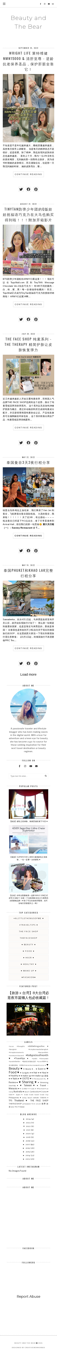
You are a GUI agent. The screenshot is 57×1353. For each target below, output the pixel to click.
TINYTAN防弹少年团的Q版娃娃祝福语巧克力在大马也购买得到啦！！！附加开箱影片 (28, 214)
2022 (28, 1126)
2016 (28, 1148)
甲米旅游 (21, 1107)
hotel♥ (12, 1095)
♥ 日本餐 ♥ (24, 1089)
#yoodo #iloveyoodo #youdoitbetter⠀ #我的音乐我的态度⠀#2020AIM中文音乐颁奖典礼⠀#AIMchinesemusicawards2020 (28, 1062)
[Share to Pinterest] (36, 189)
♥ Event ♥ (41, 1069)
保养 (44, 1104)
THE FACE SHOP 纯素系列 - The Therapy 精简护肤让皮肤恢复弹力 (28, 344)
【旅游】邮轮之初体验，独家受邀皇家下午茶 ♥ (29, 821)
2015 (28, 1152)
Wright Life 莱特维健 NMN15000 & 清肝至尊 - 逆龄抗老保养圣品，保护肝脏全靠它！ (28, 61)
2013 (28, 1159)
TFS (10, 1101)
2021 (28, 1130)
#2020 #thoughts (17, 1046)
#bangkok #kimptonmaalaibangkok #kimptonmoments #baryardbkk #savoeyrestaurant (28, 1053)
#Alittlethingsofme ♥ (29, 918)
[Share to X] (21, 189)
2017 (28, 1145)
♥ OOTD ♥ (26, 1078)
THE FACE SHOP (28, 932)
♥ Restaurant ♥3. (39, 1079)
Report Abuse (28, 1296)
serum (36, 1098)
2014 (28, 1155)
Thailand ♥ (21, 1100)
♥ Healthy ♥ (29, 964)
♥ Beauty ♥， (29, 1069)
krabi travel (34, 1095)
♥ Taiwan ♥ (27, 1085)
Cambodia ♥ (35, 1092)
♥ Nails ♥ (15, 1079)
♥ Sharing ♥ (28, 1082)
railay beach (27, 1098)
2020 (28, 1134)
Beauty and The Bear (28, 22)
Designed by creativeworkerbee (28, 1347)
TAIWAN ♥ (44, 1098)
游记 (12, 1107)
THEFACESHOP (28, 938)
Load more (28, 674)
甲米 (16, 1107)
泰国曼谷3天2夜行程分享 (28, 462)
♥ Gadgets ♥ (25, 1073)
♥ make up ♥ (29, 971)
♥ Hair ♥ (28, 958)
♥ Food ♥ (28, 951)
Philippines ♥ (15, 1098)
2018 (28, 1141)
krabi (26, 1095)
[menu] (4, 3)
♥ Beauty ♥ (29, 945)
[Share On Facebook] (28, 189)
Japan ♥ (19, 1095)
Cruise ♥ (44, 1092)
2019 (28, 1137)
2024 (28, 1119)
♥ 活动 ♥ (33, 1089)
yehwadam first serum (31, 1104)
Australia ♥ (18, 1092)
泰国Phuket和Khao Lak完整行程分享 (28, 573)
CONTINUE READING (28, 174)
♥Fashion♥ (29, 977)
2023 (28, 1123)
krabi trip (44, 1095)
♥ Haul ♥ (44, 1073)
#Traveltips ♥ (28, 925)
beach (27, 1092)
